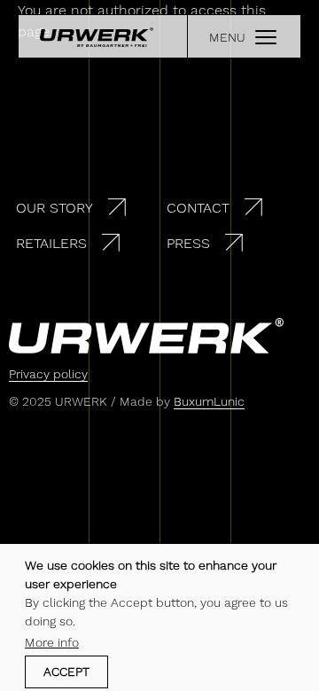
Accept (66, 671)
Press (188, 243)
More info (52, 642)
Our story (54, 207)
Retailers (51, 243)
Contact (198, 207)
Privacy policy (48, 374)
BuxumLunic (209, 401)
